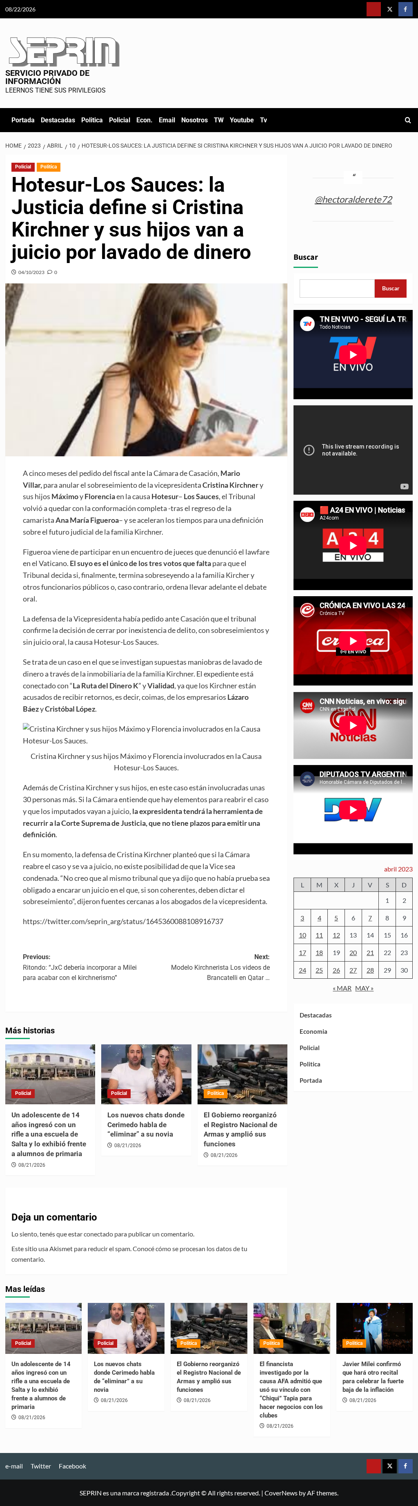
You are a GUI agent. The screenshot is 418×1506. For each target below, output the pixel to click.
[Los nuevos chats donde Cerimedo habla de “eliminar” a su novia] (146, 1074)
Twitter (41, 1466)
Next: (220, 967)
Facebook (72, 1466)
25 (319, 970)
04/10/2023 (31, 272)
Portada (23, 120)
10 (302, 935)
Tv (263, 120)
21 (370, 952)
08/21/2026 (31, 1165)
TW (219, 120)
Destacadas (58, 120)
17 (302, 952)
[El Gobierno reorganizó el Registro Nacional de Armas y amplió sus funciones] (243, 1074)
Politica (92, 120)
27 (353, 970)
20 (353, 952)
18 (319, 952)
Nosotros (194, 120)
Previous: (80, 967)
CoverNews (281, 1493)
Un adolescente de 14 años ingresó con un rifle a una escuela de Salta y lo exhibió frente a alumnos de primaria (48, 1134)
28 (370, 970)
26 (336, 970)
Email (167, 120)
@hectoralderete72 (353, 199)
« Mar (342, 988)
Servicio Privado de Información (47, 77)
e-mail (14, 1466)
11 (319, 935)
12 (336, 935)
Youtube (242, 120)
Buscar (305, 257)
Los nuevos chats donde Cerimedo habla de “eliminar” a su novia (146, 1125)
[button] (408, 120)
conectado (98, 1234)
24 (302, 970)
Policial (119, 120)
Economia (313, 1031)
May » (364, 988)
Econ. (144, 120)
